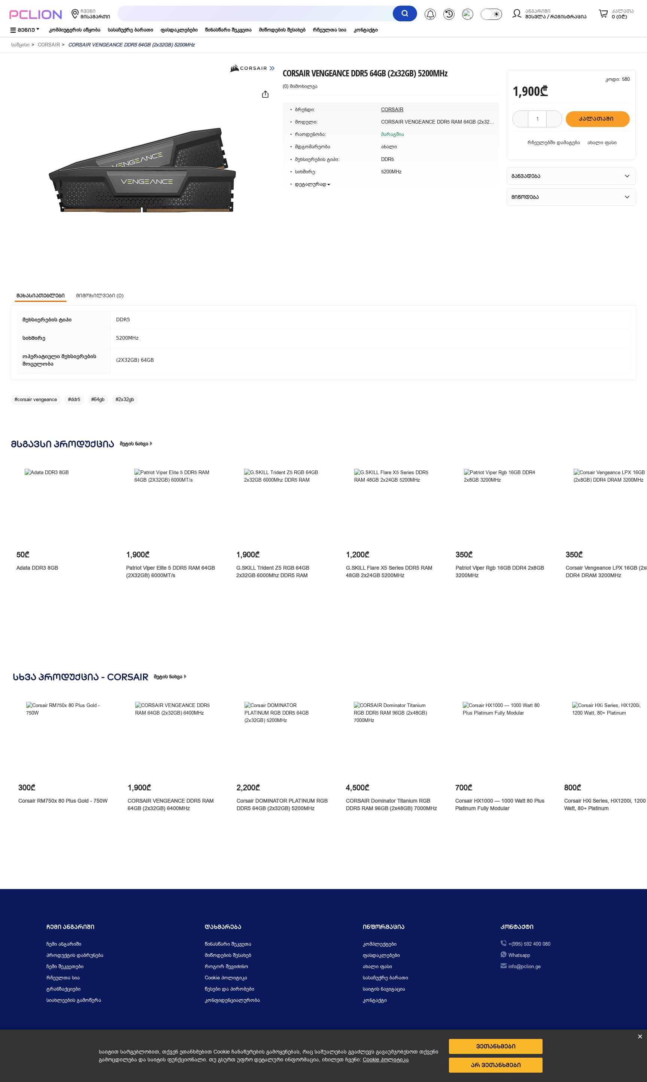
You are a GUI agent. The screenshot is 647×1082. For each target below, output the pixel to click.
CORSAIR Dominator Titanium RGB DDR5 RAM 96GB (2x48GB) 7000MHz (391, 804)
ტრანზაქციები (63, 989)
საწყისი (20, 45)
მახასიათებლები (40, 295)
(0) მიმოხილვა (300, 86)
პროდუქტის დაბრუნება (74, 955)
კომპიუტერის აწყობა (74, 30)
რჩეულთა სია (329, 30)
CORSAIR (49, 45)
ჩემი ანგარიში (63, 944)
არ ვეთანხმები (496, 1065)
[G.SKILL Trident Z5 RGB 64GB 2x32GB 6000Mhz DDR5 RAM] (282, 507)
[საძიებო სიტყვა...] (405, 13)
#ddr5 (74, 399)
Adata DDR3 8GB (37, 568)
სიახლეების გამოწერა (73, 1000)
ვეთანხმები (496, 1046)
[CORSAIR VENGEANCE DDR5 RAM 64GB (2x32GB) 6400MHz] (173, 740)
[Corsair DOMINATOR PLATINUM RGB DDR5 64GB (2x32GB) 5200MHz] (282, 740)
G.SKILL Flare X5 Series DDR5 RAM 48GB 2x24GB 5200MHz (389, 571)
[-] (520, 119)
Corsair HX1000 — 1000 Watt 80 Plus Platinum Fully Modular (499, 804)
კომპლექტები (380, 944)
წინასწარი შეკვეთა (228, 30)
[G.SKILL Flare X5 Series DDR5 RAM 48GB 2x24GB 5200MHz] (392, 507)
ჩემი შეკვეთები (64, 966)
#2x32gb (125, 399)
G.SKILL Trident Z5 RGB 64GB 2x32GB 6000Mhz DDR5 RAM (272, 571)
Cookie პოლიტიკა (226, 978)
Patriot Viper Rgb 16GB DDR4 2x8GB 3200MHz (500, 571)
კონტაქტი (366, 30)
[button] (142, 170)
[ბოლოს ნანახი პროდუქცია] (449, 14)
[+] (554, 119)
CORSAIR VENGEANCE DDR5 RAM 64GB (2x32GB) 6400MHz (171, 804)
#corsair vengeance (36, 399)
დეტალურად (310, 184)
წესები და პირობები (229, 989)
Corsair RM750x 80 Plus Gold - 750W (62, 800)
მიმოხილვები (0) (100, 295)
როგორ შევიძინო (226, 966)
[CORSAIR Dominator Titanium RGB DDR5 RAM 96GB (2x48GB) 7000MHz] (392, 740)
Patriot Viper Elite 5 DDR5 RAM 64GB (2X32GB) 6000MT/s (170, 571)
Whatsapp (519, 955)
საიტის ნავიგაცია (384, 989)
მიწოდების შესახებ (282, 30)
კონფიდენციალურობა (232, 1000)
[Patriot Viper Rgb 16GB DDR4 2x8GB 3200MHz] (502, 507)
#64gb (97, 399)
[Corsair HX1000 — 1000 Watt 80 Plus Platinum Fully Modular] (501, 740)
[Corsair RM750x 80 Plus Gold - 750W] (64, 740)
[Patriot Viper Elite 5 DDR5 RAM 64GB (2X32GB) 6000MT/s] (172, 507)
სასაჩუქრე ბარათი (130, 30)
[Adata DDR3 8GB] (63, 507)
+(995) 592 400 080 (529, 944)
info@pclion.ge (524, 966)
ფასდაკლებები (179, 30)
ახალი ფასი (602, 142)
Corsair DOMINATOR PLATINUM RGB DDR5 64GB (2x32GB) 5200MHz (282, 804)
